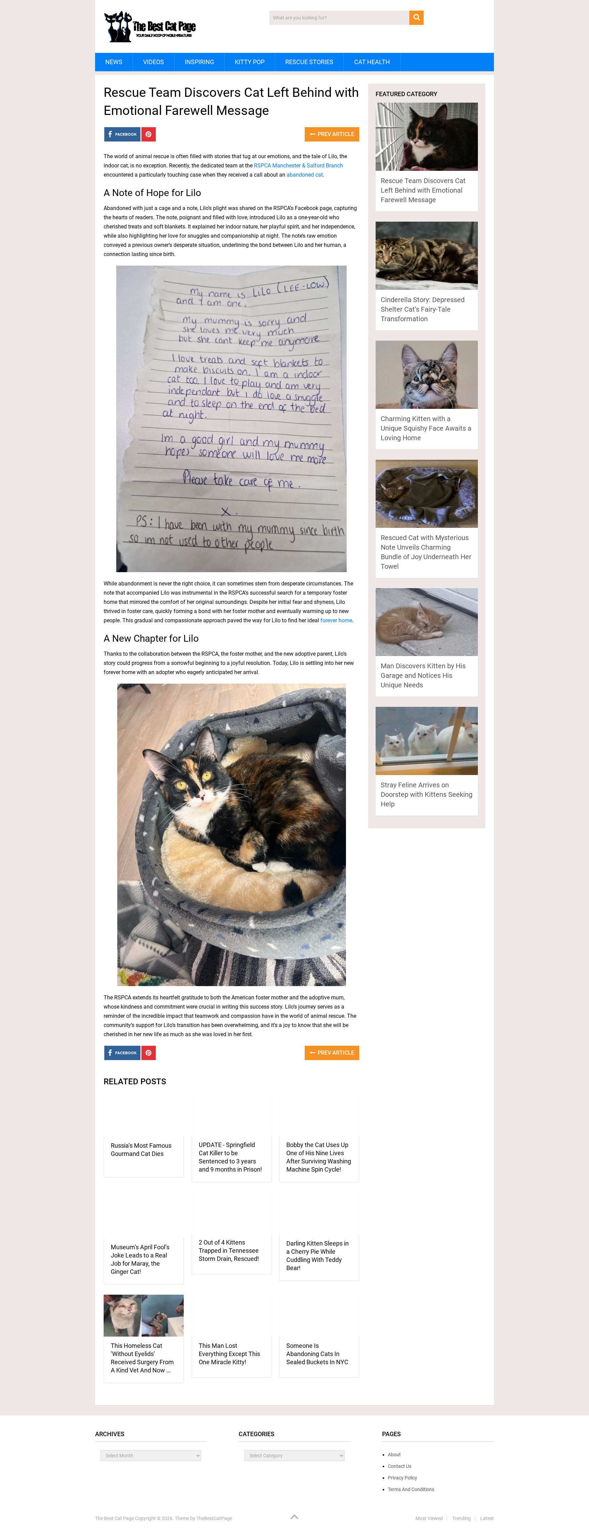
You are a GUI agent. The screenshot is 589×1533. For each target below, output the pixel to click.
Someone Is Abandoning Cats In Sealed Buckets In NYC (317, 1354)
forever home (336, 620)
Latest (487, 1518)
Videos (153, 61)
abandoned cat (305, 175)
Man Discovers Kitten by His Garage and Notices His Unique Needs (423, 675)
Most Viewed (429, 1518)
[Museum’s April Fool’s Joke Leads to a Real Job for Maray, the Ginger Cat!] (144, 1215)
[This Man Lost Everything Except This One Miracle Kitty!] (232, 1316)
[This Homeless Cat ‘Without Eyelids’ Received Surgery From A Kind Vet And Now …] (144, 1316)
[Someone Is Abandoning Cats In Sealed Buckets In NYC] (319, 1316)
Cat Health (372, 61)
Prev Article (335, 134)
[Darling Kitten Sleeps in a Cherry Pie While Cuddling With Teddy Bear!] (319, 1213)
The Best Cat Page (114, 1518)
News (113, 61)
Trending (461, 1518)
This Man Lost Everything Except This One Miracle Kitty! (229, 1354)
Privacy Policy (402, 1477)
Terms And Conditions (411, 1489)
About (394, 1454)
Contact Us (399, 1466)
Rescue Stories (309, 61)
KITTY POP (250, 61)
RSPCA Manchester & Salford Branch (298, 165)
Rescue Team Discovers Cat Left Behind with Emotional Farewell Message (423, 190)
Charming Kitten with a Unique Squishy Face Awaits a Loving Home (426, 428)
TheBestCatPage (214, 1518)
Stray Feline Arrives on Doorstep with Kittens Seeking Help (426, 794)
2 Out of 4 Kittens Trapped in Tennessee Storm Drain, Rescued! (229, 1250)
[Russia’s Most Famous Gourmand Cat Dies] (144, 1115)
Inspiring (199, 61)
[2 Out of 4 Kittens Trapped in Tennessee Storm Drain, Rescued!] (232, 1213)
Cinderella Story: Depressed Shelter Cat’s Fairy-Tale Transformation (423, 309)
